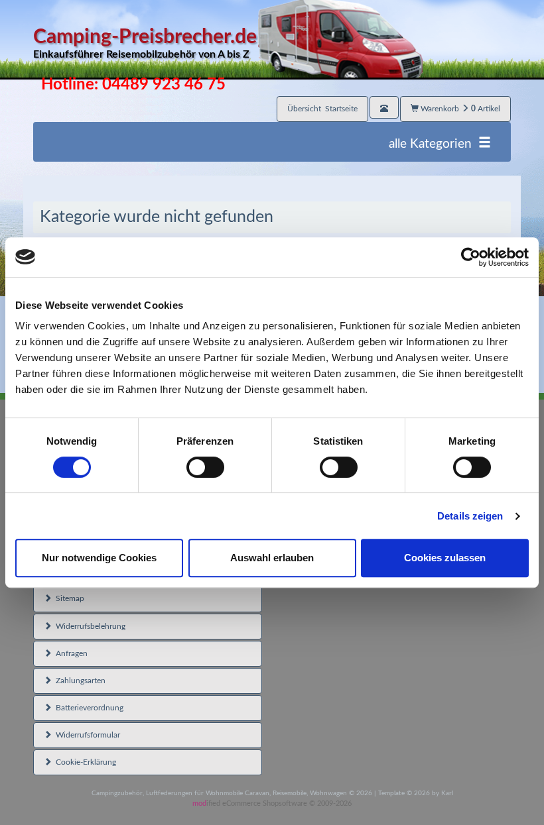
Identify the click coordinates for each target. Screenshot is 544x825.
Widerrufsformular (86, 735)
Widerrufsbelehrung (88, 626)
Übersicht (322, 109)
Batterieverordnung (87, 708)
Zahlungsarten (78, 681)
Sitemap (68, 598)
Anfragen (70, 653)
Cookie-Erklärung (84, 762)
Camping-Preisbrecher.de (145, 43)
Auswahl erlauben (272, 557)
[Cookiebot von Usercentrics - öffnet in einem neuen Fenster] (471, 257)
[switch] (205, 467)
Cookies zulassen (445, 557)
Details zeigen (470, 516)
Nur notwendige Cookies (99, 557)
